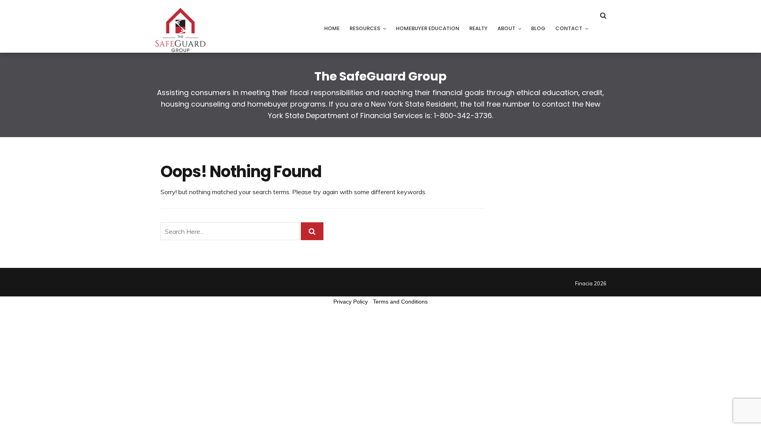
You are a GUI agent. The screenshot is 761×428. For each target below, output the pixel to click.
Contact (568, 28)
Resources (365, 28)
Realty (478, 28)
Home (332, 28)
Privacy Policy (350, 301)
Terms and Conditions (400, 301)
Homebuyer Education (427, 28)
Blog (538, 28)
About (506, 28)
